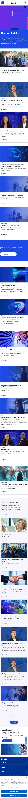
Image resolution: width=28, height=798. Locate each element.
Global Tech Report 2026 (8, 285)
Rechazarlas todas (14, 791)
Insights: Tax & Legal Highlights (10, 225)
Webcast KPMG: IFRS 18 (8, 449)
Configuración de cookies (14, 787)
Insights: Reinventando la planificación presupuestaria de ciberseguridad (12, 165)
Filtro (14, 722)
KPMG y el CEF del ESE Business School (12, 70)
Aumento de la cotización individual (11, 131)
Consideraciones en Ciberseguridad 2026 (13, 417)
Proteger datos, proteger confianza (11, 100)
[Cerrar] (26, 777)
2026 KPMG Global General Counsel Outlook (14, 484)
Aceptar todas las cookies (14, 795)
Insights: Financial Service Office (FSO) (12, 195)
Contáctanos (7, 740)
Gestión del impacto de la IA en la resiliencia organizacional (11, 386)
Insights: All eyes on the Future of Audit (12, 318)
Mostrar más (14, 717)
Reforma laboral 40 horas (8, 350)
